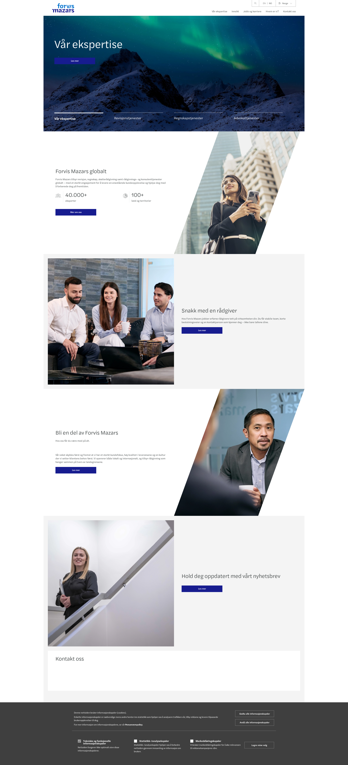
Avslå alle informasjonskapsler (254, 722)
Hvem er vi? (272, 11)
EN (264, 3)
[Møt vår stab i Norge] (144, 675)
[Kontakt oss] (83, 675)
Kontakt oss (289, 11)
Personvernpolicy (133, 724)
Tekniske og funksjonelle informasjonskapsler (97, 742)
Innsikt (235, 11)
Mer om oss (76, 212)
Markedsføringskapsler (208, 741)
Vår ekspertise (219, 11)
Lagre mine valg (259, 745)
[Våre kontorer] (204, 675)
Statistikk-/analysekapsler (154, 741)
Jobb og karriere (252, 11)
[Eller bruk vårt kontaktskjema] (264, 675)
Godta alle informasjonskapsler (254, 713)
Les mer (75, 60)
